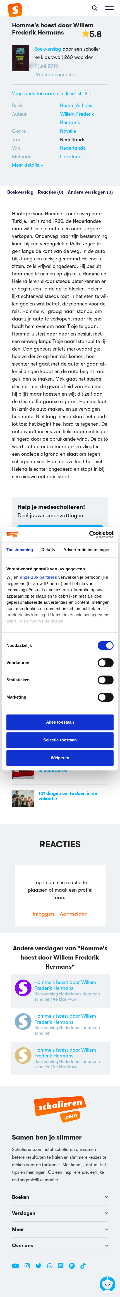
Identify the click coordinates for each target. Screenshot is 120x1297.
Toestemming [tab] (19, 549)
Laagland (71, 156)
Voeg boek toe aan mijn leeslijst (46, 93)
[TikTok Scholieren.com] (83, 1268)
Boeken (20, 1197)
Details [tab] (48, 549)
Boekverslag (47, 49)
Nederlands (72, 148)
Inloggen (43, 914)
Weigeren (60, 757)
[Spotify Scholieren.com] (74, 1268)
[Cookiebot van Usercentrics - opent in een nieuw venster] (89, 534)
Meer (18, 1229)
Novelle (68, 131)
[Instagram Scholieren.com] (29, 1268)
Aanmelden (74, 914)
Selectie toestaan (60, 740)
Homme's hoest (77, 105)
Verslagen (23, 1213)
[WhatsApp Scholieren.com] (52, 1268)
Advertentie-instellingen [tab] (87, 549)
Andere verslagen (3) (90, 192)
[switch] (106, 662)
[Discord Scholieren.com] (63, 1268)
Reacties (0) (50, 192)
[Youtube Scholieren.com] (17, 1268)
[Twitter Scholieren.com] (40, 1268)
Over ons (22, 1245)
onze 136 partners (38, 577)
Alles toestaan (60, 722)
